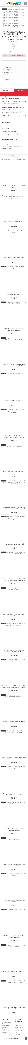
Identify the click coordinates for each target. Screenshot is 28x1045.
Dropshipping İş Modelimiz (6, 1026)
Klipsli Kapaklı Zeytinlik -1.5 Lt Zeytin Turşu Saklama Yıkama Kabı (14, 972)
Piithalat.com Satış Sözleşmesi (6, 1023)
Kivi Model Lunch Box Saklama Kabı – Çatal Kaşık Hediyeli (14, 186)
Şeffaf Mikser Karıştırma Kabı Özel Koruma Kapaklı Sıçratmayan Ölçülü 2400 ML (14, 293)
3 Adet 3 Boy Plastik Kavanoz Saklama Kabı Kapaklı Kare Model (14, 865)
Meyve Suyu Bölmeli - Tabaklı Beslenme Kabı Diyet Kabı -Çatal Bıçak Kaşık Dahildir (14, 365)
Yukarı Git (26, 1038)
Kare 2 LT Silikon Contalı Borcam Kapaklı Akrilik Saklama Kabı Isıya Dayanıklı (14, 758)
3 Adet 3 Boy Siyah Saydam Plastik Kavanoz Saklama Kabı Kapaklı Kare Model (14, 472)
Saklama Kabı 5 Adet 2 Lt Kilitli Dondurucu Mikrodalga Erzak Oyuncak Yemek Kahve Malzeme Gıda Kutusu (14, 437)
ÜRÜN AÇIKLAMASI (7, 90)
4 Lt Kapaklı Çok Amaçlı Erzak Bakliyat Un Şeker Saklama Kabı (14, 829)
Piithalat (15, 42)
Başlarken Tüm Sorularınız (6, 1031)
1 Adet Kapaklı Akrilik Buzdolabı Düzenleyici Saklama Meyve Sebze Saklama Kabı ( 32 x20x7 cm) (14, 544)
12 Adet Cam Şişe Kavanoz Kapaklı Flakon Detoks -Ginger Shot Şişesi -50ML (14, 650)
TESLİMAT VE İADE (7, 94)
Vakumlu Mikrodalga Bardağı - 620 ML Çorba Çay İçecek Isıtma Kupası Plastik (14, 1008)
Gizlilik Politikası (20, 1031)
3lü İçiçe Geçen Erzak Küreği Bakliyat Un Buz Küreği (14, 900)
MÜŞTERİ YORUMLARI (21, 94)
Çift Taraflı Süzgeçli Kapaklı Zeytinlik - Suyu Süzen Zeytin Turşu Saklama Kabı (14, 793)
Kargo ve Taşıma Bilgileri (20, 1033)
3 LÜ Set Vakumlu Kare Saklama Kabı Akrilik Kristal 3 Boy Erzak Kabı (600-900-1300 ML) (14, 579)
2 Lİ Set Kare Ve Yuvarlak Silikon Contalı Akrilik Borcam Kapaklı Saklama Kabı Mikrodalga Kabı (14, 686)
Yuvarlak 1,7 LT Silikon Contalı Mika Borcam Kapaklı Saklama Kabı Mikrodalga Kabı (14, 722)
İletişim (4, 1029)
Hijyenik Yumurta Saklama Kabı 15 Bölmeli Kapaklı (14, 258)
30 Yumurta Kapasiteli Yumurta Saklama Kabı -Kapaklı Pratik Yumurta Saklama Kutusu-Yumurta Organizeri (14, 223)
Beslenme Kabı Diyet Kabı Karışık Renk (14, 400)
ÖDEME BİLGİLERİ (21, 90)
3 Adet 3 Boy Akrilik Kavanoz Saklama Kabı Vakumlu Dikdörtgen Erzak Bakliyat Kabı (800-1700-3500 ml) (14, 509)
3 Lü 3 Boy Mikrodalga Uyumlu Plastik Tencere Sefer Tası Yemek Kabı (14, 615)
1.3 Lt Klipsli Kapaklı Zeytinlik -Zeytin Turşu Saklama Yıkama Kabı (14, 936)
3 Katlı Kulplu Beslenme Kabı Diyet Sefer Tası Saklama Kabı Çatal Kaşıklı (14, 329)
